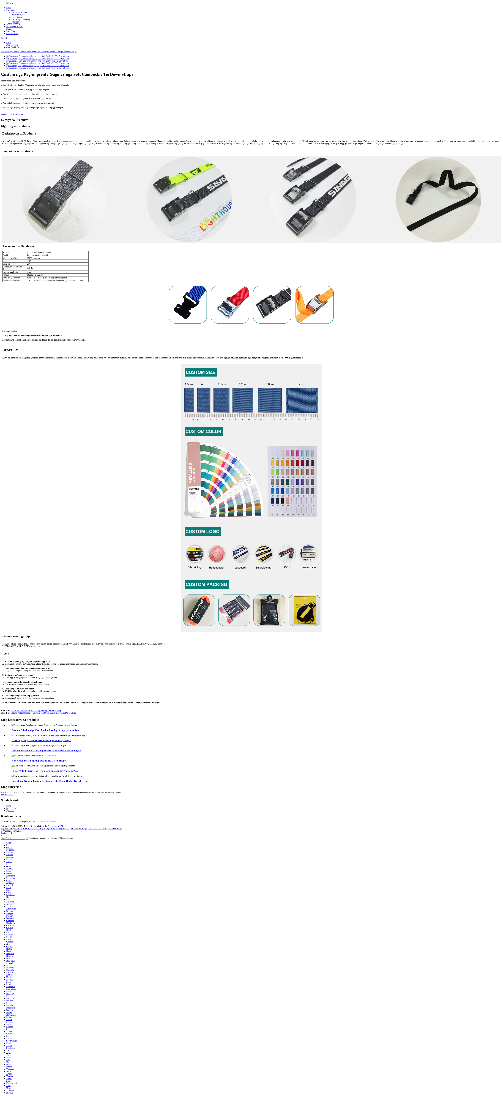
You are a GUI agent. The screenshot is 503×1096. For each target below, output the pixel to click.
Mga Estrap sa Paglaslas (56, 828)
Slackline (15, 22)
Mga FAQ (10, 31)
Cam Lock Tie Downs (97, 828)
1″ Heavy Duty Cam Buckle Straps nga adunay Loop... (41, 740)
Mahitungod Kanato (14, 26)
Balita (8, 29)
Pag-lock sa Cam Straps (77, 828)
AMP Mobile (61, 826)
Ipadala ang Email (8, 833)
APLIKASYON (13, 24)
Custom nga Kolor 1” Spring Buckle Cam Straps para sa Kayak (46, 750)
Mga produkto (12, 10)
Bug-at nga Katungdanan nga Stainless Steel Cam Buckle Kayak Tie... (50, 781)
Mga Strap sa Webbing (21, 19)
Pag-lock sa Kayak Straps (11, 828)
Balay (8, 8)
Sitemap (51, 826)
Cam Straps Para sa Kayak (34, 828)
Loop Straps (17, 17)
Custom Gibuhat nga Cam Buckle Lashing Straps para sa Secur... (47, 730)
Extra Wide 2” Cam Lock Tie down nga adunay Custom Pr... (45, 770)
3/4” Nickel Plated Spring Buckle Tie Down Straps (39, 760)
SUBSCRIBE (7, 795)
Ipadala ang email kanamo (12, 114)
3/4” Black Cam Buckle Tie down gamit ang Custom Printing (35, 710)
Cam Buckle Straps (20, 12)
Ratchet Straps (17, 15)
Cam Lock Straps (115, 828)
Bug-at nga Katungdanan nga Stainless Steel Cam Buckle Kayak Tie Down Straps (42, 713)
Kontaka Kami (12, 33)
